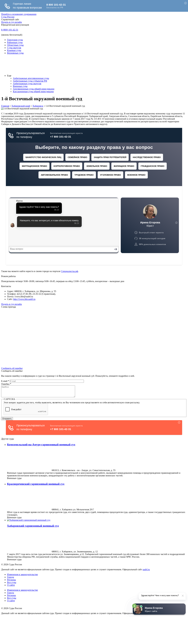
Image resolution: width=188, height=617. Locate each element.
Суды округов (14, 47)
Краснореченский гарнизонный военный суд (35, 483)
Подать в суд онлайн (11, 22)
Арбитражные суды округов (27, 83)
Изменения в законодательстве (22, 574)
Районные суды (15, 42)
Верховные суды (15, 53)
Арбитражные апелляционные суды (31, 78)
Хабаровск (37, 106)
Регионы (11, 579)
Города (10, 577)
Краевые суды (14, 50)
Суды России (7, 17)
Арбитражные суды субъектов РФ (30, 81)
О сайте (11, 585)
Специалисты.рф (69, 271)
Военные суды (20, 86)
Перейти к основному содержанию (18, 14)
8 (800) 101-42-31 (9, 30)
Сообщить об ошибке (12, 368)
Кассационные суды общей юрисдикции (33, 91)
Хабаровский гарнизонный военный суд (33, 525)
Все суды (11, 582)
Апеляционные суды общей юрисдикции (33, 89)
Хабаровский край (20, 106)
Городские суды (15, 40)
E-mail (5, 381)
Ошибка (6, 384)
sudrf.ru (146, 569)
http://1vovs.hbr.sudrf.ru (24, 299)
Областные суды (15, 45)
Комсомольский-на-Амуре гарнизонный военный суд (41, 444)
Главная (5, 106)
